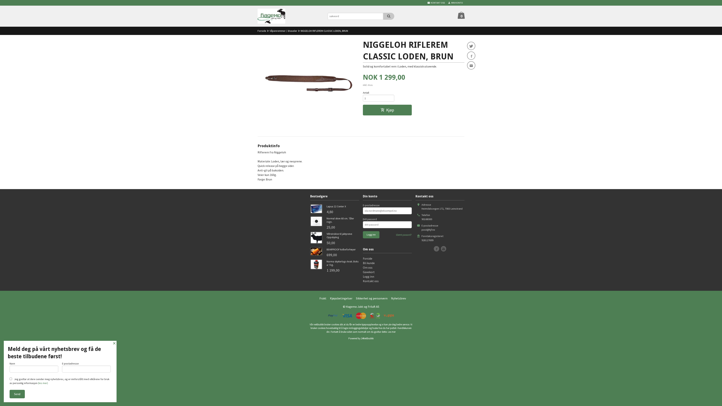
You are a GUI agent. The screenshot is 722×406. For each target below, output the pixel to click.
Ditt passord (370, 219)
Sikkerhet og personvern (372, 298)
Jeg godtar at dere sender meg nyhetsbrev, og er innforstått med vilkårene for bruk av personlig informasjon (59, 381)
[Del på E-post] (471, 65)
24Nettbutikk (367, 338)
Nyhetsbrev (398, 298)
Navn (12, 363)
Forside (262, 31)
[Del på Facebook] (471, 56)
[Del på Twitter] (471, 46)
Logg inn (368, 276)
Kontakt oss (371, 281)
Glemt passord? (404, 234)
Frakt (322, 298)
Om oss (367, 267)
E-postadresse (371, 205)
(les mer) (43, 383)
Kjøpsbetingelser (341, 298)
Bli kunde (369, 263)
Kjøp (390, 110)
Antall (366, 92)
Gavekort (369, 272)
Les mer (392, 331)
